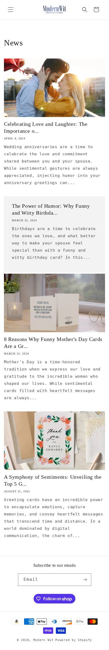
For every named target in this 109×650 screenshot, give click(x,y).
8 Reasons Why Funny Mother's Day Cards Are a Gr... (53, 342)
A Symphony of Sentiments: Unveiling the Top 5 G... (52, 480)
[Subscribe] (85, 579)
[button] (10, 9)
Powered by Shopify (73, 640)
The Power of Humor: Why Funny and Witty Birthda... (51, 209)
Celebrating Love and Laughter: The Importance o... (45, 127)
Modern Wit (43, 640)
